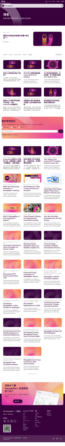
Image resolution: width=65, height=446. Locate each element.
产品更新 (24, 54)
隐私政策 (17, 134)
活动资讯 (11, 54)
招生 (50, 1)
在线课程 (57, 1)
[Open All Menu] (62, 5)
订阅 (60, 131)
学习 (46, 1)
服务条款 (12, 134)
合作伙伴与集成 (17, 54)
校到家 (53, 1)
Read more (5, 42)
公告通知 (5, 54)
